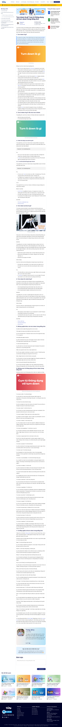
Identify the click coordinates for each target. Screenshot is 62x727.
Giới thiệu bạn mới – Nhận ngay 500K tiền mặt (12, 5)
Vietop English (30, 618)
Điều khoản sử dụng (20, 715)
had (20, 68)
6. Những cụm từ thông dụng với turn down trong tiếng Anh (7, 25)
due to (36, 76)
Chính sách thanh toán (20, 712)
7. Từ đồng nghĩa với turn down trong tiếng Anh (7, 28)
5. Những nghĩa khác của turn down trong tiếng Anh (7, 22)
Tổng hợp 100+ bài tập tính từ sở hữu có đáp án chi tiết (38, 697)
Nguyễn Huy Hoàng (39, 23)
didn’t (43, 79)
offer (30, 68)
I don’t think (20, 191)
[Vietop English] (4, 2)
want (22, 107)
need (19, 157)
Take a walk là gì (21, 321)
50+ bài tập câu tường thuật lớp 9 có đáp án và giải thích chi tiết (53, 684)
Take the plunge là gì (22, 322)
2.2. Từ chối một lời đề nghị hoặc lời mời (8, 16)
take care (19, 85)
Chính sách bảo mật (20, 714)
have (24, 174)
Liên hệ (18, 716)
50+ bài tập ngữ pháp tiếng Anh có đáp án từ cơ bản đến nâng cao (23, 684)
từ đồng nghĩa (27, 533)
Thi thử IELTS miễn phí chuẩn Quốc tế (49, 5)
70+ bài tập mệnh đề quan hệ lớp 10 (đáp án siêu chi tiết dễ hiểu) (38, 684)
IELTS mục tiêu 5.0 (35, 711)
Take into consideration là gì (23, 202)
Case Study (19, 710)
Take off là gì (20, 324)
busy (44, 71)
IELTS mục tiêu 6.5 (35, 712)
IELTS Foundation (34, 710)
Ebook (18, 718)
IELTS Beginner (34, 708)
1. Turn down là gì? (4, 10)
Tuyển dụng (19, 711)
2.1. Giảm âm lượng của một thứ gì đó (7, 15)
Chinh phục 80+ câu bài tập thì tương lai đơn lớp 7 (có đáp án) (22, 697)
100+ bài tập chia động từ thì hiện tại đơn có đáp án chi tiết (8, 684)
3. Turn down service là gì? (5, 18)
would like (20, 275)
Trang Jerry (22, 22)
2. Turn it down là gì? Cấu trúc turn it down (7, 13)
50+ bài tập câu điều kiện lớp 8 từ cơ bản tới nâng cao (53, 697)
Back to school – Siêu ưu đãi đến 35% (30, 5)
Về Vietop (18, 708)
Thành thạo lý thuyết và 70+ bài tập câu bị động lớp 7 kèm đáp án (8, 697)
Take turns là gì (21, 203)
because (32, 68)
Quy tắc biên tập (22, 24)
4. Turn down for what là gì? (5, 20)
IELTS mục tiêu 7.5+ (35, 714)
